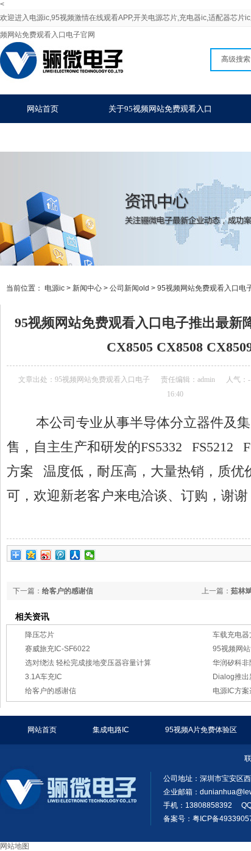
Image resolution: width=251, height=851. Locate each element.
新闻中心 (87, 288)
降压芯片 (39, 634)
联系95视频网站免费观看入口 (78, 137)
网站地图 (14, 846)
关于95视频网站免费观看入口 (160, 108)
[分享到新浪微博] (46, 554)
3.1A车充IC (43, 677)
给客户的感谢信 (67, 591)
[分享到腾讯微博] (60, 554)
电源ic (54, 288)
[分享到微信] (90, 554)
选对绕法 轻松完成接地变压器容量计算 (88, 663)
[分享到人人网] (75, 554)
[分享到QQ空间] (31, 554)
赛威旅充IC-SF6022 (57, 648)
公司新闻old (129, 288)
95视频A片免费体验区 (201, 730)
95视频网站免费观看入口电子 (102, 379)
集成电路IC (111, 730)
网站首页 (42, 108)
